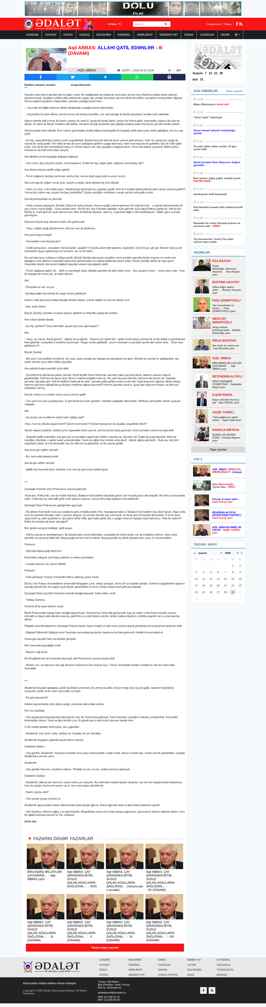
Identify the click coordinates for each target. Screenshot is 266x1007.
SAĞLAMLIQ (223, 965)
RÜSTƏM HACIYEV (225, 282)
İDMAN (188, 34)
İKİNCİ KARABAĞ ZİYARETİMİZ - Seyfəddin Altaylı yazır (227, 384)
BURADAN (63, 84)
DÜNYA (68, 34)
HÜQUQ (84, 34)
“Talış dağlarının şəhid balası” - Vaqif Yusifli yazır (227, 418)
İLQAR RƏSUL (222, 394)
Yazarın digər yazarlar (105, 947)
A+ (178, 70)
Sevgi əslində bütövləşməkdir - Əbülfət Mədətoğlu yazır (226, 330)
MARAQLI (222, 975)
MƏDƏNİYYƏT (168, 34)
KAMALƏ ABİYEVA (225, 430)
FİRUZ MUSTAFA (224, 340)
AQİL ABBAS (221, 358)
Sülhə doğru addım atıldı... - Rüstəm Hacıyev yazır (226, 290)
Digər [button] (225, 34)
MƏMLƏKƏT (145, 34)
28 (221, 73)
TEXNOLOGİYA (225, 969)
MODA (190, 975)
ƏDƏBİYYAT (194, 959)
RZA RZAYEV (221, 261)
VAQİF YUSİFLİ (223, 412)
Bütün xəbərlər (234, 91)
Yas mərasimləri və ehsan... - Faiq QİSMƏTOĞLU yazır (224, 308)
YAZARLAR (207, 34)
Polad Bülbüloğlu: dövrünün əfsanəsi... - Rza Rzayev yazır (226, 270)
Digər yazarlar (218, 449)
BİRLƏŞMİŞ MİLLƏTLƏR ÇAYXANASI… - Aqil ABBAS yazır (226, 366)
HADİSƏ (162, 969)
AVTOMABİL (223, 959)
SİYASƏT (51, 34)
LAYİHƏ (191, 965)
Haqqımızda (214, 24)
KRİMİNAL (124, 34)
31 (201, 79)
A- (169, 70)
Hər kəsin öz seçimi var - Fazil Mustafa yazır (226, 347)
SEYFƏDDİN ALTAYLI (227, 376)
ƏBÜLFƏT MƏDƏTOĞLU (222, 320)
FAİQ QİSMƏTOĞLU (226, 300)
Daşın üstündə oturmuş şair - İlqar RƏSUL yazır (225, 401)
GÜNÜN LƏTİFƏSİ (168, 975)
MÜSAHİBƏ (103, 34)
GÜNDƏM (32, 34)
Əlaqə (228, 24)
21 (215, 73)
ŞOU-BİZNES (194, 969)
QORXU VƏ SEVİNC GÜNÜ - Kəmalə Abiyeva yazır (226, 437)
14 (210, 73)
